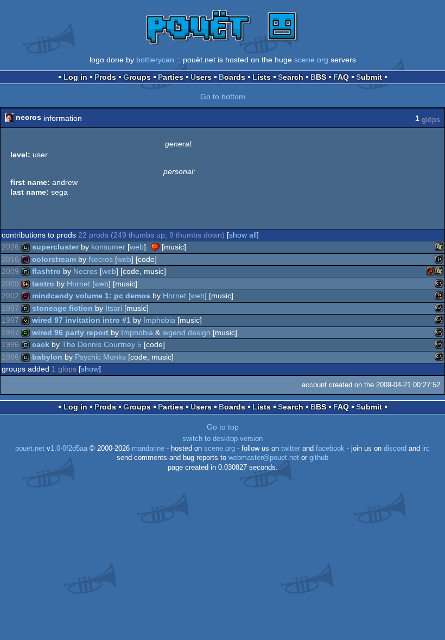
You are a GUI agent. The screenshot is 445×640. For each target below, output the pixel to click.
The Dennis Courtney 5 (102, 344)
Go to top (223, 427)
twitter (290, 448)
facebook (330, 448)
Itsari (113, 308)
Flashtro (46, 271)
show (90, 368)
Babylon (47, 357)
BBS (318, 77)
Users (201, 77)
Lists (261, 77)
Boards (232, 77)
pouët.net (29, 448)
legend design (186, 332)
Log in (75, 77)
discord (395, 448)
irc (426, 448)
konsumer (108, 246)
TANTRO (43, 283)
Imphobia (159, 320)
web (137, 246)
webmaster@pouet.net (263, 458)
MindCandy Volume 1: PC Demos (91, 295)
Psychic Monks (100, 357)
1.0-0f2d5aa (68, 448)
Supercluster (55, 246)
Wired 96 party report (70, 332)
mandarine (148, 448)
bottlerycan (155, 59)
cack (40, 344)
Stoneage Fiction (62, 308)
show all (243, 235)
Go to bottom (222, 96)
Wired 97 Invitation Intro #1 (81, 320)
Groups (137, 77)
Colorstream (54, 259)
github (318, 458)
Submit (369, 77)
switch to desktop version (222, 439)
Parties (170, 77)
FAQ (341, 77)
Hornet (78, 283)
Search (290, 77)
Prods (105, 77)
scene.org (311, 59)
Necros (100, 259)
